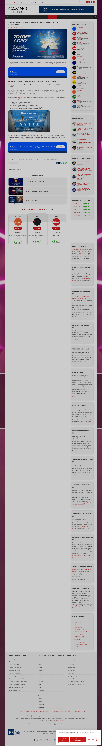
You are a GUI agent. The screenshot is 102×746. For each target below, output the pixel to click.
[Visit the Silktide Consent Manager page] (96, 740)
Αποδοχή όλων (63, 739)
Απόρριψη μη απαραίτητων (78, 739)
